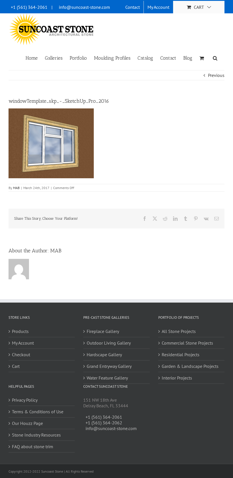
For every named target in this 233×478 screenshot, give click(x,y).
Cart (16, 366)
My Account (23, 343)
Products (20, 331)
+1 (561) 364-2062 (104, 422)
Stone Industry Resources (36, 435)
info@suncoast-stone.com (84, 7)
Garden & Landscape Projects (190, 366)
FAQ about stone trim (32, 446)
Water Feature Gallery (107, 378)
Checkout (21, 354)
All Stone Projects (179, 331)
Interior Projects (177, 378)
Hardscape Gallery (104, 354)
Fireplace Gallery (103, 331)
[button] (215, 57)
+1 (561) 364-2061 (29, 7)
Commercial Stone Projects (187, 343)
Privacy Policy (25, 400)
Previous (216, 75)
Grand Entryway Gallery (109, 366)
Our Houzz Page (27, 423)
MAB (16, 188)
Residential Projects (180, 354)
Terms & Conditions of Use (37, 411)
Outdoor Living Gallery (109, 343)
